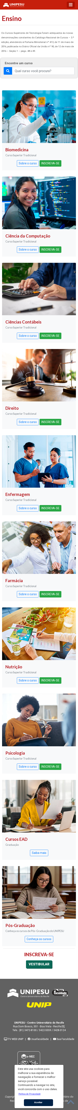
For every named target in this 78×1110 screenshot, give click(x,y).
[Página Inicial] (13, 4)
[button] (29, 1094)
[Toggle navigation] (71, 5)
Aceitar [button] (38, 1102)
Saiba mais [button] (39, 852)
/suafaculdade (39, 1039)
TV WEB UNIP (15, 1039)
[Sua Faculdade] (60, 992)
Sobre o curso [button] (28, 163)
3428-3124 (59, 1030)
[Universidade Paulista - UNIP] (39, 1004)
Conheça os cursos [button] (39, 939)
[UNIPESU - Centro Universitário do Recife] (28, 992)
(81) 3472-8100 (28, 1030)
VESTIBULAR (39, 964)
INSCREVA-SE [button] (50, 163)
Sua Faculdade (65, 1039)
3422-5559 (45, 1030)
